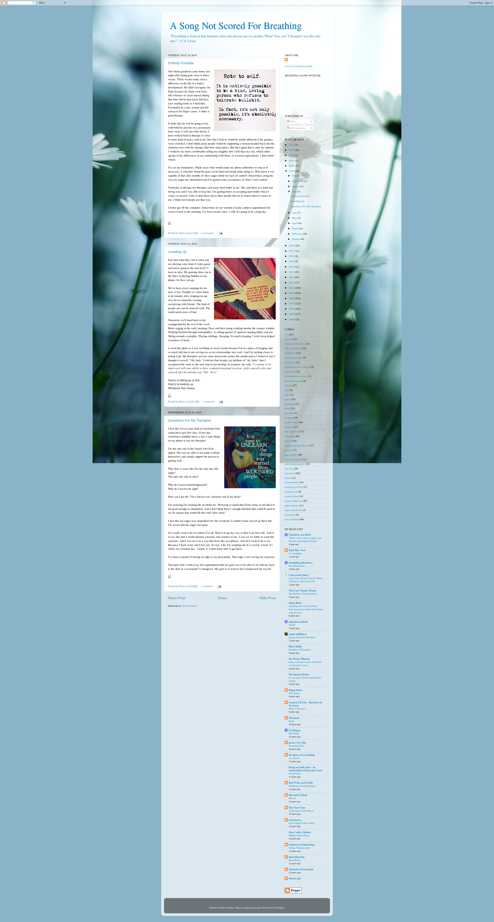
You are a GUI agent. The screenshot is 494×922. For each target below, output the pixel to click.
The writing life (293, 348)
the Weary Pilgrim (299, 659)
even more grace (293, 380)
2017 (292, 251)
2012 (292, 277)
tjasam (257, 907)
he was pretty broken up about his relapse (305, 679)
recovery (289, 473)
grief (287, 408)
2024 (292, 144)
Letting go (294, 730)
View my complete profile (299, 66)
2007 (292, 303)
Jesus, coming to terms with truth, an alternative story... (305, 663)
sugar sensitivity (293, 510)
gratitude (289, 404)
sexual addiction (293, 500)
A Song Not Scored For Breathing (236, 25)
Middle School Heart (299, 835)
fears (287, 394)
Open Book (295, 603)
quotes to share (292, 459)
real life (289, 468)
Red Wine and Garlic (301, 783)
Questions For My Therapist (189, 420)
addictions (290, 353)
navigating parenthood (297, 445)
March (295, 228)
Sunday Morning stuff (299, 847)
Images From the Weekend (302, 637)
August (296, 186)
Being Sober (296, 690)
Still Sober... (295, 693)
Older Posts (267, 597)
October (296, 175)
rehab (288, 478)
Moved (292, 798)
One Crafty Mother (300, 832)
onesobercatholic (298, 622)
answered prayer (293, 357)
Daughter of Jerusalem (300, 649)
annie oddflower (298, 634)
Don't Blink (294, 860)
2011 (292, 282)
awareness (290, 362)
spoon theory (292, 505)
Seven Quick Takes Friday (302, 823)
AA (286, 334)
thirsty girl (295, 878)
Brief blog (294, 733)
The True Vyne (297, 807)
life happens (291, 431)
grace (287, 399)
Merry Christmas (297, 708)
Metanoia (294, 718)
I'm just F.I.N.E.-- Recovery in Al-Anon (305, 703)
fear (287, 390)
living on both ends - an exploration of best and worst (305, 768)
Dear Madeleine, (297, 566)
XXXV (292, 625)
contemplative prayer (296, 376)
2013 (292, 272)
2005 (292, 314)
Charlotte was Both (300, 535)
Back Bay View (297, 550)
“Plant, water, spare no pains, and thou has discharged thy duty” (305, 539)
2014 (292, 266)
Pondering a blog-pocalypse (302, 786)
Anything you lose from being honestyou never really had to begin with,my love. (306, 609)
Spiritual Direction (295, 343)
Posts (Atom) (190, 605)
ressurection (291, 491)
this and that (291, 519)
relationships (291, 482)
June (294, 212)
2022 (292, 155)
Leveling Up (177, 252)
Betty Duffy (295, 646)
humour (289, 427)
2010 (292, 287)
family (288, 385)
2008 (292, 298)
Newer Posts (177, 597)
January (296, 239)
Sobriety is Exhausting (302, 845)
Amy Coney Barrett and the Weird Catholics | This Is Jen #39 (305, 579)
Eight (291, 721)
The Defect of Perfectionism (303, 593)
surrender (290, 514)
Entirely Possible (181, 63)
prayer (288, 450)
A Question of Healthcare (301, 810)
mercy (288, 440)
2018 (292, 245)
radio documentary (295, 464)
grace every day (297, 742)
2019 (292, 171)
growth (288, 413)
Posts (292, 121)
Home (222, 597)
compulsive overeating (297, 367)
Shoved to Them (298, 795)
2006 (292, 308)
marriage (289, 436)
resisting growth (293, 487)
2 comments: (208, 233)
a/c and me (294, 758)
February (297, 233)
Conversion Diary (299, 575)
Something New (297, 745)
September (298, 181)
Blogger (280, 907)
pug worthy (291, 454)
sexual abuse (291, 496)
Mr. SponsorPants (299, 674)
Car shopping (295, 553)
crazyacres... (295, 820)
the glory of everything (302, 755)
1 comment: (209, 401)
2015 (292, 261)
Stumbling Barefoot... (301, 563)
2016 (292, 256)
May (294, 218)
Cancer (288, 339)
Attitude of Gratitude (301, 869)
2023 (292, 150)
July (294, 191)
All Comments (297, 128)
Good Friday (295, 773)
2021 (292, 160)
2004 (292, 319)
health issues (291, 422)
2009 (292, 293)
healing (289, 417)
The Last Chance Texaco (302, 590)
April (295, 223)
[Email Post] (220, 233)
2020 (292, 165)
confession (290, 371)
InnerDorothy (297, 857)
